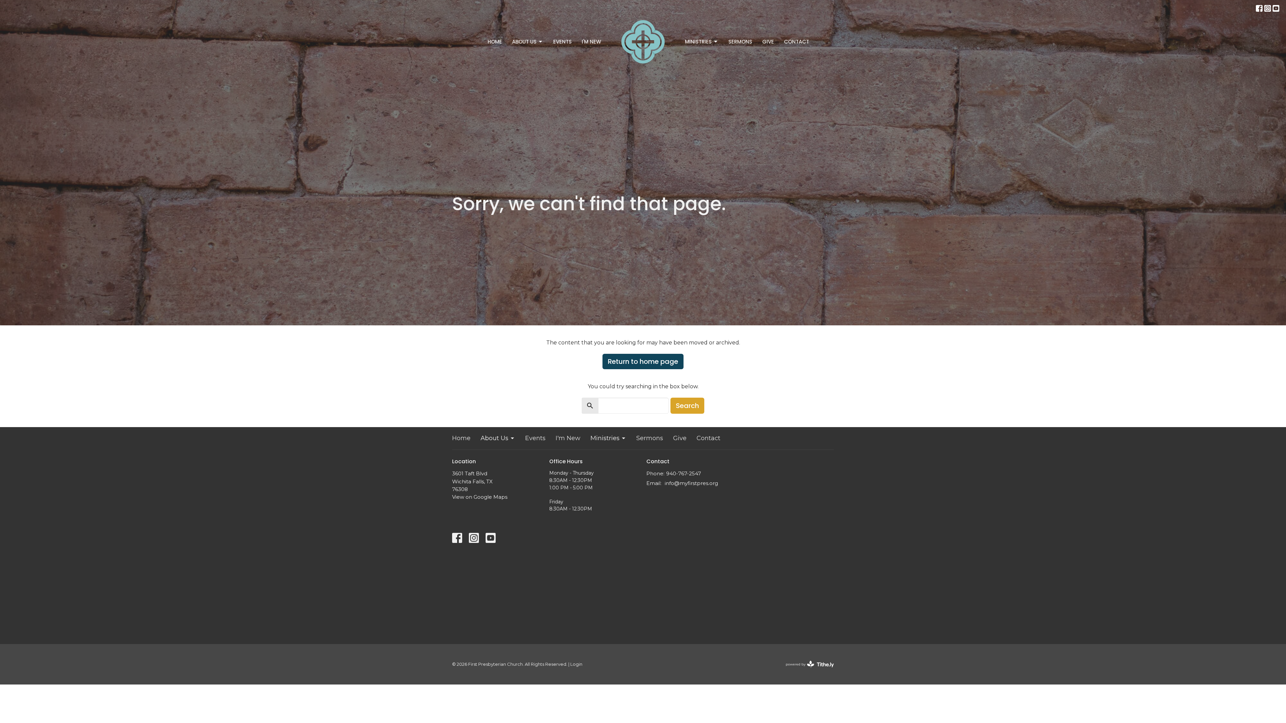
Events (562, 41)
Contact (796, 41)
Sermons (740, 41)
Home (495, 41)
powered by (807, 670)
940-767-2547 (683, 473)
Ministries (698, 41)
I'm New (591, 41)
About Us (524, 41)
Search (687, 405)
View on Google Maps (479, 497)
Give (768, 41)
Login (576, 664)
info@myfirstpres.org (691, 483)
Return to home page (643, 361)
